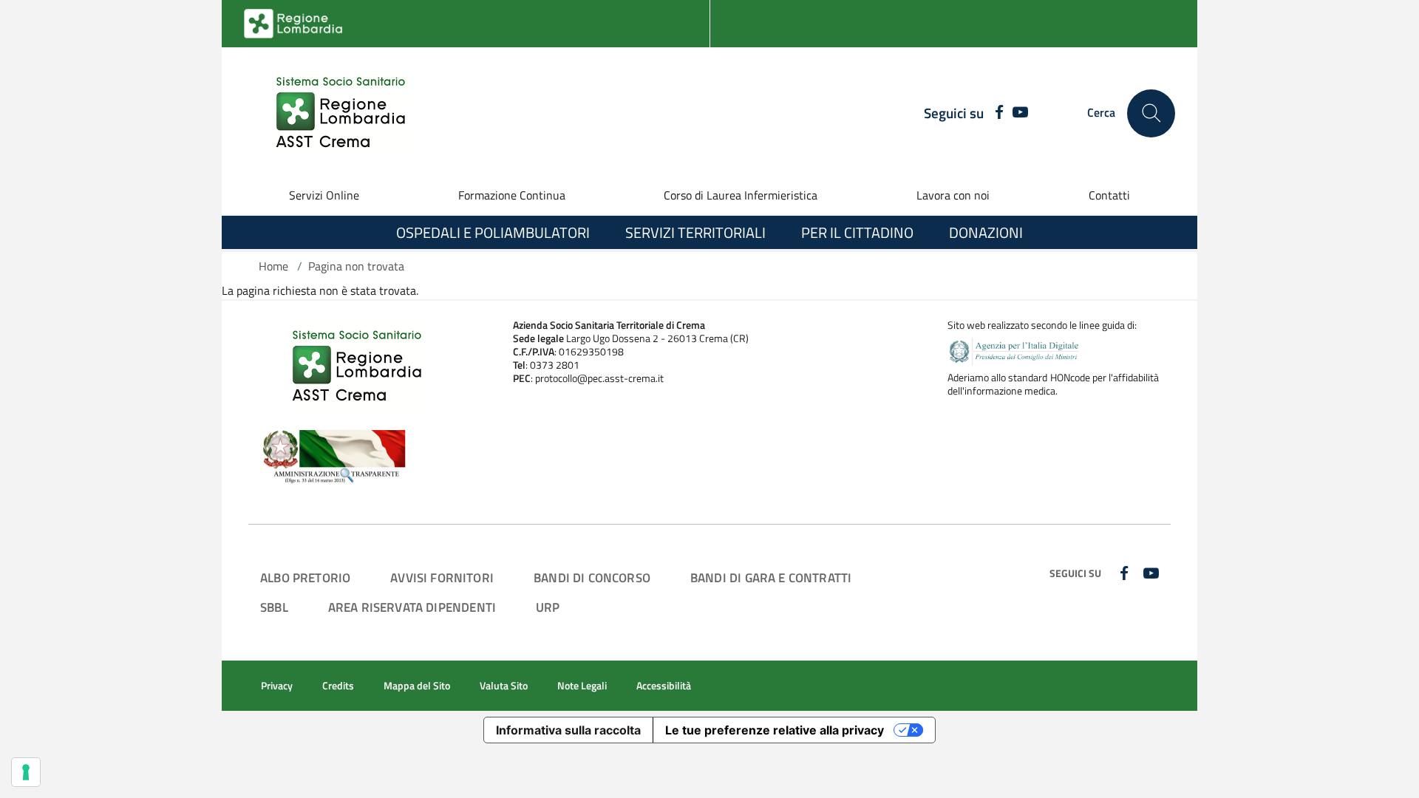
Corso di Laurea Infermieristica (740, 195)
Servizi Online (324, 195)
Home (273, 266)
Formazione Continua (511, 195)
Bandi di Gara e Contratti (770, 577)
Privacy (277, 686)
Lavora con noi (953, 195)
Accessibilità (663, 686)
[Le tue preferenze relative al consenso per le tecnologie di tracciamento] (26, 772)
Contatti (1109, 195)
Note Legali (582, 686)
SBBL (274, 607)
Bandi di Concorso (592, 577)
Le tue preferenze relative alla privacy (774, 730)
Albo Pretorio (305, 577)
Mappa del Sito (417, 686)
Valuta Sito (504, 686)
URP (548, 607)
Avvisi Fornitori (442, 577)
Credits (338, 686)
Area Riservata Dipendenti (412, 607)
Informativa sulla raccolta (568, 730)
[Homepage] (332, 113)
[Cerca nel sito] (1151, 113)
